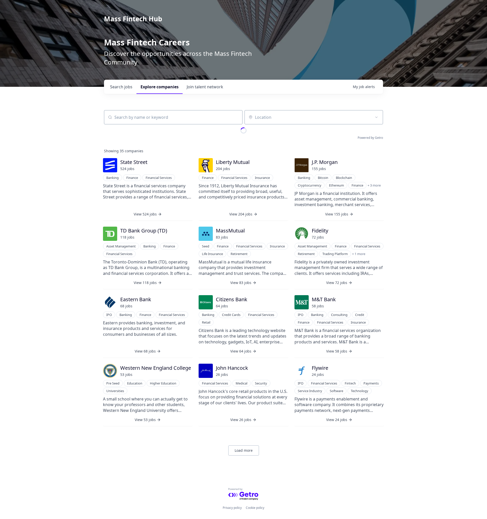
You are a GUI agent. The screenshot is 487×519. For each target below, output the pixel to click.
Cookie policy (255, 508)
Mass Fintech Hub (133, 18)
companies (160, 87)
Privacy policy (232, 508)
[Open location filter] (376, 117)
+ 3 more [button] (374, 185)
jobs (121, 87)
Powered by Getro (370, 138)
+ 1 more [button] (358, 254)
